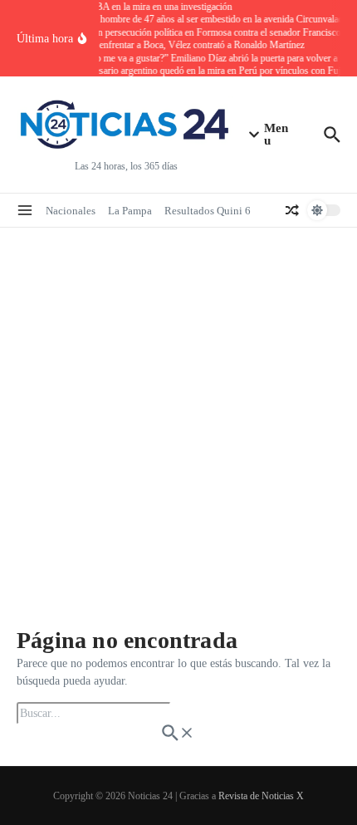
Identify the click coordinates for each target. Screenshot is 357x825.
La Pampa (130, 210)
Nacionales (70, 210)
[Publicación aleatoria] (292, 210)
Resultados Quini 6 (207, 210)
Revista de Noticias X (261, 796)
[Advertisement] (178, 414)
